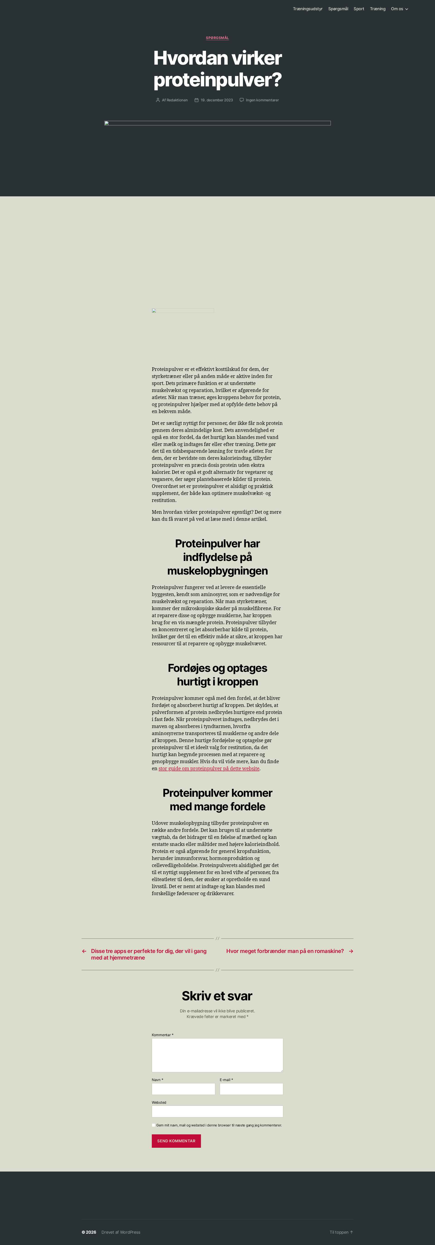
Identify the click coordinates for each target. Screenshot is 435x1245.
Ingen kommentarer (262, 100)
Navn (157, 1080)
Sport (359, 8)
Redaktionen (177, 100)
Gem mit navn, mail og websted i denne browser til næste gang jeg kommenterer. (219, 1125)
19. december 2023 (217, 100)
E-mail (226, 1080)
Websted (159, 1102)
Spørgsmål (338, 8)
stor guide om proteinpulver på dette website (209, 769)
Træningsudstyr (308, 8)
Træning (378, 8)
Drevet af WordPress (121, 1232)
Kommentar (163, 1035)
